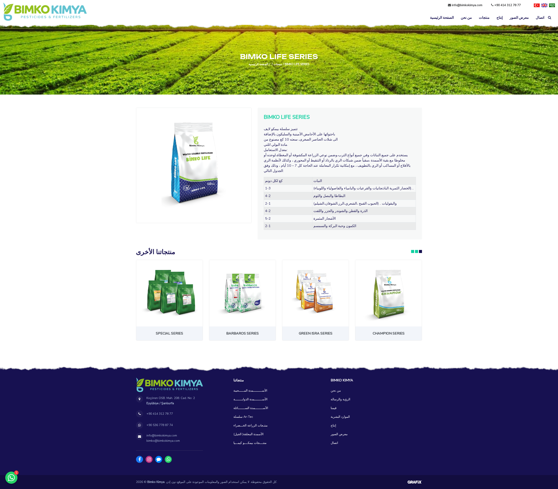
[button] (412, 251)
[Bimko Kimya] (45, 12)
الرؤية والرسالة (340, 399)
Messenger (158, 459)
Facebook (139, 459)
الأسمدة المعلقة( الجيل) (248, 434)
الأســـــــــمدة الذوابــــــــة (250, 399)
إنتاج (500, 17)
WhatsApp (168, 459)
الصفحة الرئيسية (442, 17)
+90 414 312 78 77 (507, 5)
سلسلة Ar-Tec (243, 417)
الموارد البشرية (340, 417)
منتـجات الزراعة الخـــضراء (250, 425)
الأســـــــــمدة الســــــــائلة (250, 408)
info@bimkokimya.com (467, 5)
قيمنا (334, 408)
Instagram (149, 459)
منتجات (484, 17)
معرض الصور (519, 17)
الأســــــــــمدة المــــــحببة (250, 391)
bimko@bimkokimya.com (163, 441)
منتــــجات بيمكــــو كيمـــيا (250, 443)
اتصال (540, 17)
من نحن (466, 17)
